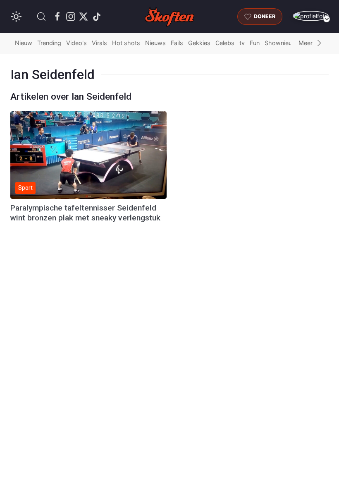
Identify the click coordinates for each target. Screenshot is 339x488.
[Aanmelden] (310, 16)
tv (242, 42)
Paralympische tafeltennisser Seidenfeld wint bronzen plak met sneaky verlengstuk (85, 213)
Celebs (224, 42)
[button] (41, 17)
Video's (76, 42)
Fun (255, 42)
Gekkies (199, 42)
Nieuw (23, 42)
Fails (177, 42)
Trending (49, 42)
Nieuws (155, 42)
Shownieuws (282, 42)
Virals (99, 42)
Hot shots (126, 42)
